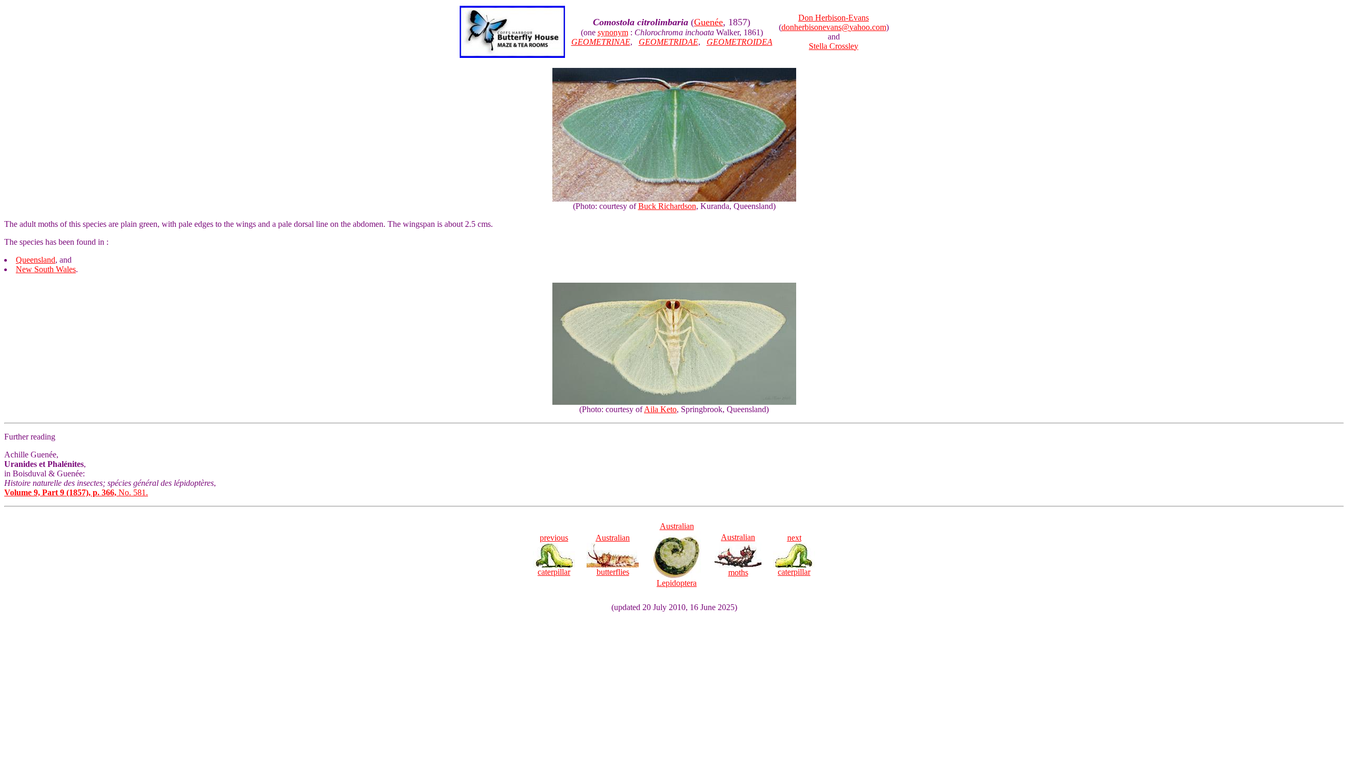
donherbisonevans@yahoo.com (833, 27)
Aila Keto (660, 409)
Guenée (708, 22)
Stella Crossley (833, 46)
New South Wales (46, 269)
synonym (613, 32)
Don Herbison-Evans (833, 17)
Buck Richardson (667, 206)
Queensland (35, 259)
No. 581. (76, 492)
